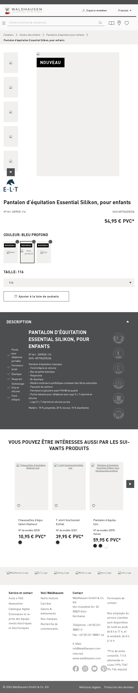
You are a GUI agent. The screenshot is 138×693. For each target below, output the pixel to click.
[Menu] (4, 23)
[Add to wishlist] (19, 506)
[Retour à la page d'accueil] (23, 10)
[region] (69, 114)
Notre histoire (49, 598)
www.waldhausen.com (87, 658)
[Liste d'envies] (126, 23)
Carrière (46, 603)
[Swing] (61, 576)
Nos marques (49, 619)
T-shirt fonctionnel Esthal (68, 522)
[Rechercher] (100, 22)
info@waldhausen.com (86, 648)
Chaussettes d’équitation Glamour (30, 522)
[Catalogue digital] (111, 23)
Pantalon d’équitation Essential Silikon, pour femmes (104, 522)
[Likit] (124, 576)
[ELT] (11, 185)
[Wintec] (83, 576)
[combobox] (52, 22)
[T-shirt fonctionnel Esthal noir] (69, 486)
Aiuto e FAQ (16, 598)
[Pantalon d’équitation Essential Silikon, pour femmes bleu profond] (106, 486)
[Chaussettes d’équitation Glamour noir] (31, 486)
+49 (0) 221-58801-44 (91, 634)
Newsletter (16, 603)
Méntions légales (90, 687)
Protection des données (119, 687)
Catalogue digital (19, 609)
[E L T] (41, 576)
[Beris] (104, 576)
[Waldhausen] (17, 576)
